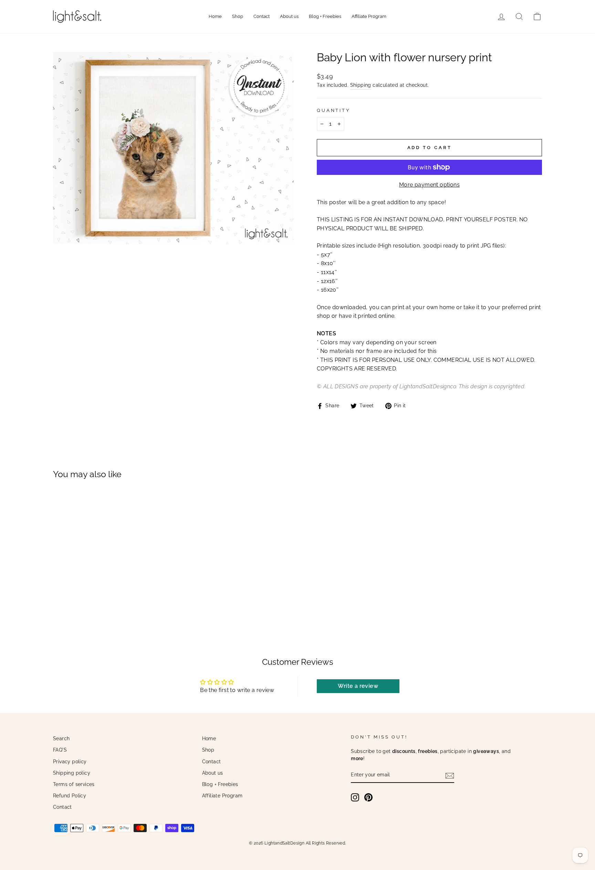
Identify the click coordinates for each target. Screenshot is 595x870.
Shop (237, 16)
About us (289, 16)
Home (215, 16)
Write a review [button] (358, 686)
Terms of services (74, 784)
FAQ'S (60, 750)
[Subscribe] (449, 775)
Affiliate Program (369, 16)
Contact (261, 16)
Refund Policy (69, 795)
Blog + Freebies (325, 16)
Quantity (333, 110)
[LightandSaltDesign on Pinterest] (368, 797)
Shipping (360, 85)
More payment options (429, 184)
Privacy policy (70, 761)
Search (61, 738)
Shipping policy (71, 773)
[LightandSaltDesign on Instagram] (355, 797)
